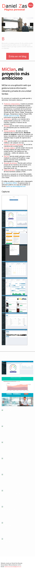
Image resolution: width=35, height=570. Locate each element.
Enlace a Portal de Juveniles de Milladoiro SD (14, 493)
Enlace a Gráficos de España (9, 461)
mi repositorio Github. (10, 183)
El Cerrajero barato (7, 541)
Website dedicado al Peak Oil (9, 509)
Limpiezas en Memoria (8, 525)
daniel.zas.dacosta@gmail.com (16, 186)
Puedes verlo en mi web (11, 116)
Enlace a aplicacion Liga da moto (10, 477)
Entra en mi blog (17, 56)
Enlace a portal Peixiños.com (9, 445)
